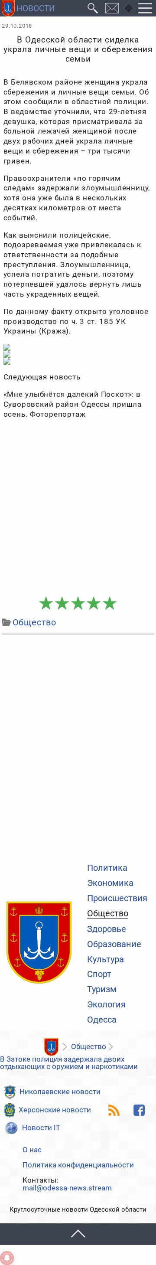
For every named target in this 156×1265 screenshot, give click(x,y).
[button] (78, 1234)
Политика (107, 868)
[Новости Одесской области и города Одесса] (28, 8)
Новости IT (41, 1128)
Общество (107, 914)
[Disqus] (78, 746)
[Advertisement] (78, 508)
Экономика (110, 883)
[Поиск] (93, 8)
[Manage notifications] (7, 1258)
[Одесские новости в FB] (139, 1110)
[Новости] (51, 1047)
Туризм (102, 989)
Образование (114, 944)
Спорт (99, 974)
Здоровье (106, 929)
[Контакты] (112, 8)
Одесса (102, 1020)
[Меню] (145, 8)
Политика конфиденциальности (78, 1165)
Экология (106, 1004)
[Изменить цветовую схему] (128, 8)
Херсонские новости (55, 1110)
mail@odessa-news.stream (67, 1188)
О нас (32, 1150)
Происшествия (117, 898)
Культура (105, 959)
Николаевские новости (60, 1092)
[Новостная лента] (114, 1110)
